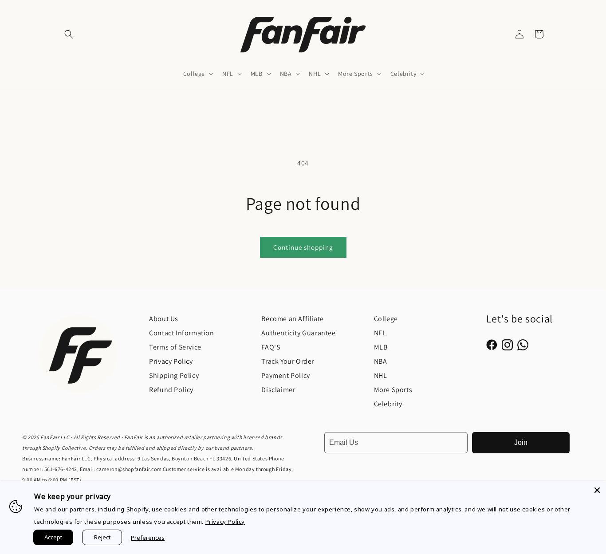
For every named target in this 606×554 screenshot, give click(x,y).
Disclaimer (278, 389)
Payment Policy (285, 375)
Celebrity (388, 404)
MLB (381, 347)
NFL (380, 333)
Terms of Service (175, 347)
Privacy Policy (171, 361)
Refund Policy (171, 389)
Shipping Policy (174, 375)
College (386, 318)
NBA (380, 361)
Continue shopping (303, 247)
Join (520, 442)
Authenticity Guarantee (298, 333)
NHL (380, 375)
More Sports (393, 389)
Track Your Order (287, 361)
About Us (163, 318)
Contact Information (181, 333)
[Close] (597, 490)
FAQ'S (270, 347)
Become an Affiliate (292, 318)
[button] (69, 34)
